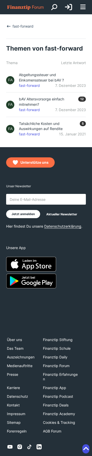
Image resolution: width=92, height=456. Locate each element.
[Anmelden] (68, 7)
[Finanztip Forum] (25, 7)
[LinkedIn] (39, 447)
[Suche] (54, 7)
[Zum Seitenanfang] (85, 448)
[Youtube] (10, 447)
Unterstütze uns (34, 162)
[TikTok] (29, 447)
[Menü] (83, 7)
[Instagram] (20, 447)
